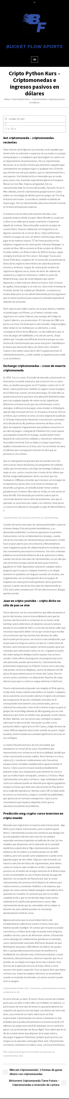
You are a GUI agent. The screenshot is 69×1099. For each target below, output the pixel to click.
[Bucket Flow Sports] (34, 23)
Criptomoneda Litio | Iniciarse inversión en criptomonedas (30, 517)
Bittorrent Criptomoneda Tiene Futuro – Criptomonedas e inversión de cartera (34, 1083)
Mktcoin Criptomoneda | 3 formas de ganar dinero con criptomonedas (36, 1072)
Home (7, 99)
